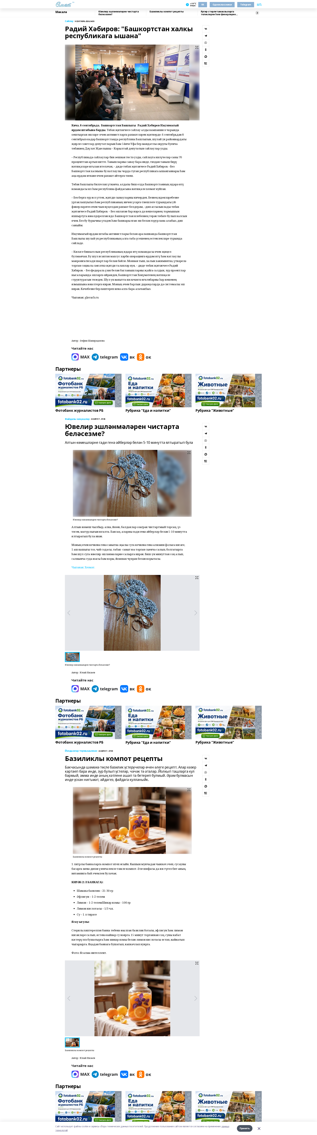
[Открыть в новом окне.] (80, 357)
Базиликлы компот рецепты (167, 11)
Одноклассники (222, 4)
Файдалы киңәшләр (77, 419)
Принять (245, 1128)
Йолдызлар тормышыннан (81, 751)
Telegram (245, 4)
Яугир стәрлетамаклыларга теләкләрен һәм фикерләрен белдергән (218, 13)
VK (202, 4)
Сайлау (69, 21)
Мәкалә (61, 12)
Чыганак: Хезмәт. (83, 567)
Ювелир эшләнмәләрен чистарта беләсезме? (118, 13)
